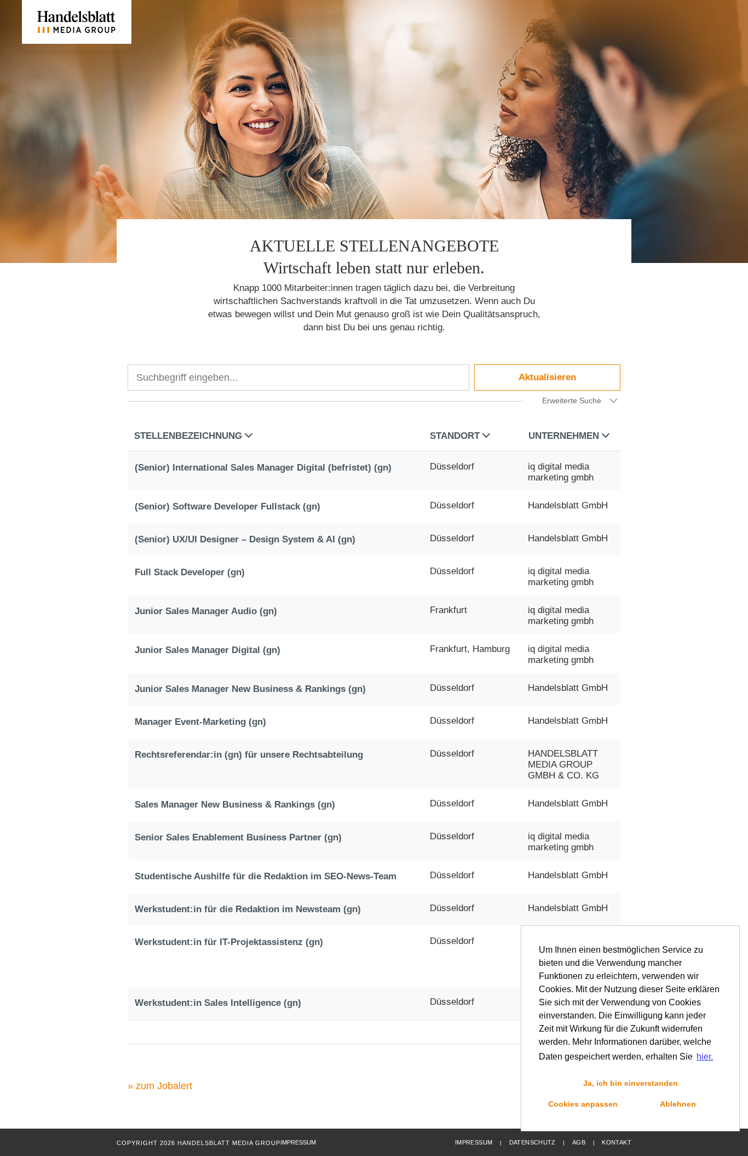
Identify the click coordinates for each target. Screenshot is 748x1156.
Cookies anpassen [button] (583, 1104)
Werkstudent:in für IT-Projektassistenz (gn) (229, 942)
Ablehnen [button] (678, 1104)
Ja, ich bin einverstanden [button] (630, 1083)
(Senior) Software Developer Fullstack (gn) (227, 506)
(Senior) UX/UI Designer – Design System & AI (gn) (245, 539)
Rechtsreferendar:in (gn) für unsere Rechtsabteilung (249, 754)
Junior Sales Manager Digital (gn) (207, 650)
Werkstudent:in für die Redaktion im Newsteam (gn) (248, 909)
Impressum (473, 1142)
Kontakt (616, 1142)
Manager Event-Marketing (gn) (200, 722)
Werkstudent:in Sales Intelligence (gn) (218, 1003)
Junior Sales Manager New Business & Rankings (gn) (250, 689)
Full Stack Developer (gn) (190, 572)
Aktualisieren (547, 377)
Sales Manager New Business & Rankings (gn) (235, 804)
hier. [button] (705, 1056)
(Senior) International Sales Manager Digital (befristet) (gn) (263, 467)
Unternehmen (563, 436)
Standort (455, 436)
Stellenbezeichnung (188, 436)
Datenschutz (532, 1142)
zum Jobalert (164, 1085)
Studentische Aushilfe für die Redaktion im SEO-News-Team (265, 876)
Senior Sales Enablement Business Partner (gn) (238, 837)
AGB (578, 1142)
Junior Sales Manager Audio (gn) (206, 611)
